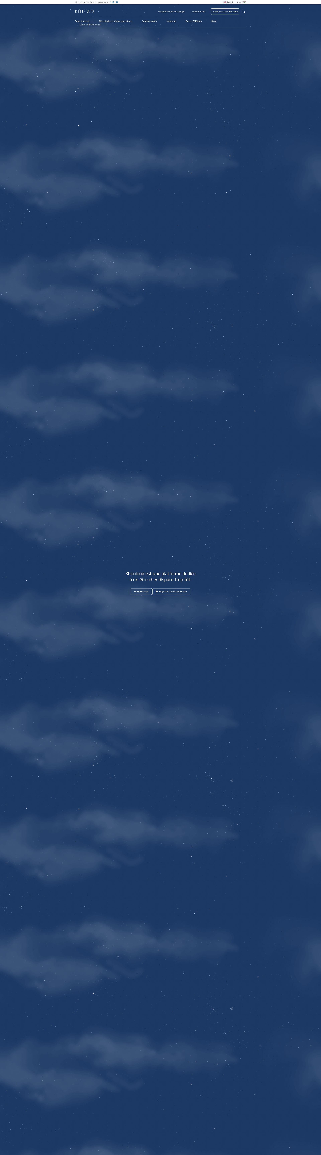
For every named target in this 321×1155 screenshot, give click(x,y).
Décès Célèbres (194, 21)
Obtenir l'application (84, 2)
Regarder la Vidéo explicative (173, 591)
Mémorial (171, 21)
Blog (213, 21)
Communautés (149, 21)
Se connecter (198, 11)
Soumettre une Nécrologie (171, 11)
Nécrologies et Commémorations (115, 21)
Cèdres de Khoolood (89, 24)
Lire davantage (141, 591)
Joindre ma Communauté (225, 11)
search (243, 11)
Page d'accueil (82, 21)
